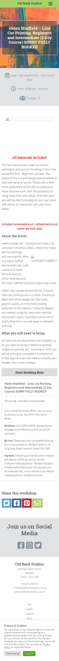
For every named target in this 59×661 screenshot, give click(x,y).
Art (29, 604)
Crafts (29, 609)
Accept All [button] (29, 653)
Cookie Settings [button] (12, 653)
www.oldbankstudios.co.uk (30, 591)
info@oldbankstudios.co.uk (30, 588)
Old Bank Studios (29, 3)
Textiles (29, 614)
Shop (29, 618)
